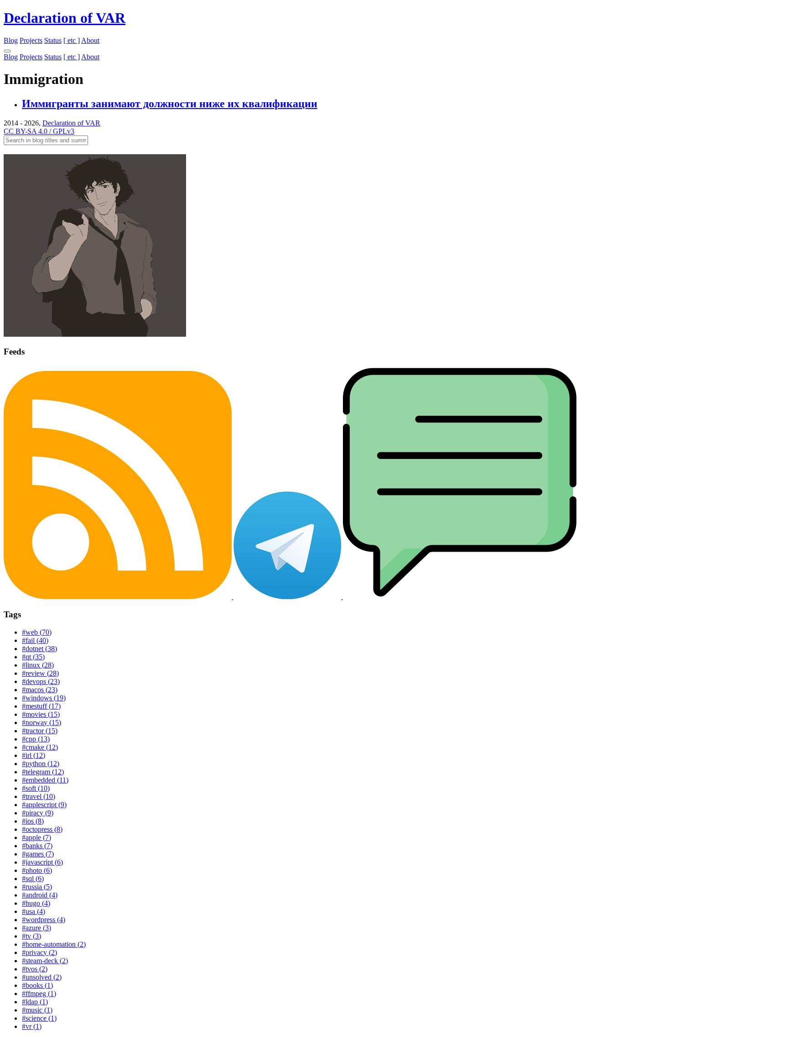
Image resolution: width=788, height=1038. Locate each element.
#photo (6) (37, 870)
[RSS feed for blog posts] (118, 596)
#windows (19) (44, 698)
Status (53, 40)
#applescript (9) (44, 804)
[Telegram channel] (288, 596)
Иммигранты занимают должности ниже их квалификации (169, 104)
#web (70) (37, 632)
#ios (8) (33, 821)
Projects (31, 40)
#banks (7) (37, 846)
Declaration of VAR (64, 18)
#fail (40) (35, 640)
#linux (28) (38, 665)
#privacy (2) (39, 952)
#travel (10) (38, 796)
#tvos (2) (34, 969)
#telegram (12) (43, 772)
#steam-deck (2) (45, 961)
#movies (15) (41, 714)
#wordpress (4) (43, 919)
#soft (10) (36, 788)
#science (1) (39, 1018)
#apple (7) (36, 837)
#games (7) (38, 854)
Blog (11, 40)
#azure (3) (36, 928)
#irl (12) (33, 755)
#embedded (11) (45, 780)
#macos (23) (39, 690)
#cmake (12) (40, 747)
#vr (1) (31, 1026)
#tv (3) (31, 936)
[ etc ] (71, 40)
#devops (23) (41, 681)
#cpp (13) (36, 739)
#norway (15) (41, 722)
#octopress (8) (42, 829)
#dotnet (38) (39, 648)
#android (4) (39, 895)
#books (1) (37, 985)
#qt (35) (33, 657)
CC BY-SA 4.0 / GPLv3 (39, 131)
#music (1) (37, 1010)
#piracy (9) (37, 813)
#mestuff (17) (41, 706)
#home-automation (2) (54, 944)
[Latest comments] (459, 596)
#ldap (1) (35, 1002)
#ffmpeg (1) (39, 993)
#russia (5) (37, 887)
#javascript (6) (42, 862)
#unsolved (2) (42, 977)
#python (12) (40, 763)
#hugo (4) (36, 903)
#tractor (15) (39, 731)
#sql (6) (33, 878)
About (90, 40)
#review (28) (40, 673)
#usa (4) (33, 911)
